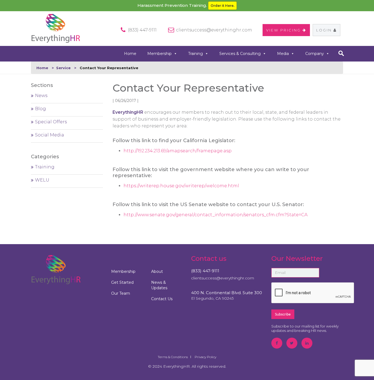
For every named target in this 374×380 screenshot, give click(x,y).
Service (63, 68)
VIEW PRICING (284, 30)
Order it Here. (222, 6)
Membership (159, 53)
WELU (42, 180)
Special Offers (51, 121)
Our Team (120, 293)
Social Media (49, 135)
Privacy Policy (205, 357)
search (341, 53)
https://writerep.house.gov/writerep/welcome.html (181, 185)
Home (130, 53)
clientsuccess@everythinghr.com (214, 30)
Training (195, 53)
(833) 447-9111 (205, 270)
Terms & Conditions (173, 357)
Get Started (122, 282)
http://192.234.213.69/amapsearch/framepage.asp (177, 150)
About (157, 271)
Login (324, 30)
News (41, 95)
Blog (40, 108)
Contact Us (161, 298)
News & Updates (159, 285)
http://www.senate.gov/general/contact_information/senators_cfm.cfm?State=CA (215, 214)
